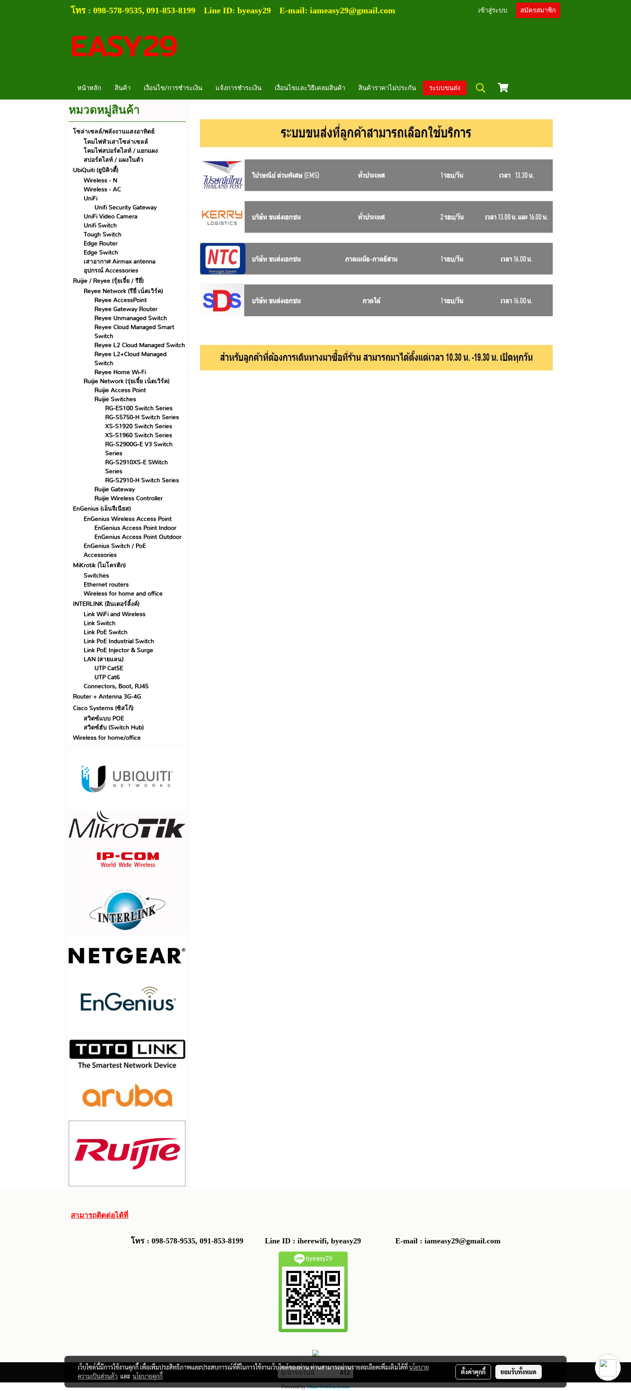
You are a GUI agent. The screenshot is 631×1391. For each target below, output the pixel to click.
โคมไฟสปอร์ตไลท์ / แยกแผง (121, 151)
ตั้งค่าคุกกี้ (473, 1372)
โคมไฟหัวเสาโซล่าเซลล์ (116, 142)
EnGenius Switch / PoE (115, 546)
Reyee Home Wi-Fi (120, 372)
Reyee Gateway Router (126, 309)
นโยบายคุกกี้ (148, 1376)
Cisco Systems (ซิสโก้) (103, 708)
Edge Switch (101, 253)
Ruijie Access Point (120, 390)
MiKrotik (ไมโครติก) (99, 565)
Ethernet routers (106, 585)
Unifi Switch (100, 226)
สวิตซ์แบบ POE (104, 719)
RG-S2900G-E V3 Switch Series (139, 449)
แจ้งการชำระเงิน (238, 88)
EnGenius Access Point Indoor (135, 528)
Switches (96, 576)
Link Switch (99, 623)
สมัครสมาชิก (538, 10)
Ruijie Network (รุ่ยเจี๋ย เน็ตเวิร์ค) (127, 381)
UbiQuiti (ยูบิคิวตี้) (95, 170)
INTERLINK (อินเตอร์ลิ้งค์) (106, 604)
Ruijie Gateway (114, 490)
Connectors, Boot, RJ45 (116, 686)
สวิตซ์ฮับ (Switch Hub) (114, 728)
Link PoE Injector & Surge (118, 650)
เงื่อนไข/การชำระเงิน (173, 88)
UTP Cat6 (107, 677)
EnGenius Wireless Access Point (128, 519)
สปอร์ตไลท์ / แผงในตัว (113, 160)
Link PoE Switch (105, 632)
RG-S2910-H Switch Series (142, 481)
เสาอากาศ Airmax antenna (119, 262)
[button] (480, 88)
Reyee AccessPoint (120, 300)
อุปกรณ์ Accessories (111, 271)
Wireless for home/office (107, 738)
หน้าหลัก (89, 88)
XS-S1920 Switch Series (138, 426)
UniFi (90, 199)
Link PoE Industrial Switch (119, 641)
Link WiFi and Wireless (115, 614)
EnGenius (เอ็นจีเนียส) (102, 509)
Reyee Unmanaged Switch (130, 318)
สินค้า (122, 88)
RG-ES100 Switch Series (139, 408)
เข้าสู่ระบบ (492, 10)
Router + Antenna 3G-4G (107, 697)
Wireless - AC (102, 190)
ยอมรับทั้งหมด (519, 1372)
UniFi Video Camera (110, 217)
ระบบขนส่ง (444, 88)
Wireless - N (100, 181)
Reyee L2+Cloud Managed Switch (130, 358)
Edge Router (101, 244)
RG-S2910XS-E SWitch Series (136, 467)
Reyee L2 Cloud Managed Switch (139, 345)
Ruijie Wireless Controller (128, 499)
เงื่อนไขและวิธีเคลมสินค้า (310, 88)
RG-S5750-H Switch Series (142, 417)
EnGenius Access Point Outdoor (138, 537)
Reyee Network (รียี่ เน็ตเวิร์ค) (123, 291)
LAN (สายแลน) (104, 659)
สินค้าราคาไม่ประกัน (387, 88)
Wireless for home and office (123, 594)
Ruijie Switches (115, 399)
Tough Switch (102, 235)
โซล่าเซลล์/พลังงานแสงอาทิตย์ (114, 132)
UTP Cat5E (108, 668)
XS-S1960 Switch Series (138, 435)
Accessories (100, 555)
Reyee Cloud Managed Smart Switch (134, 331)
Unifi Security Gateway (125, 208)
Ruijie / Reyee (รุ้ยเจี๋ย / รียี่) (108, 281)
